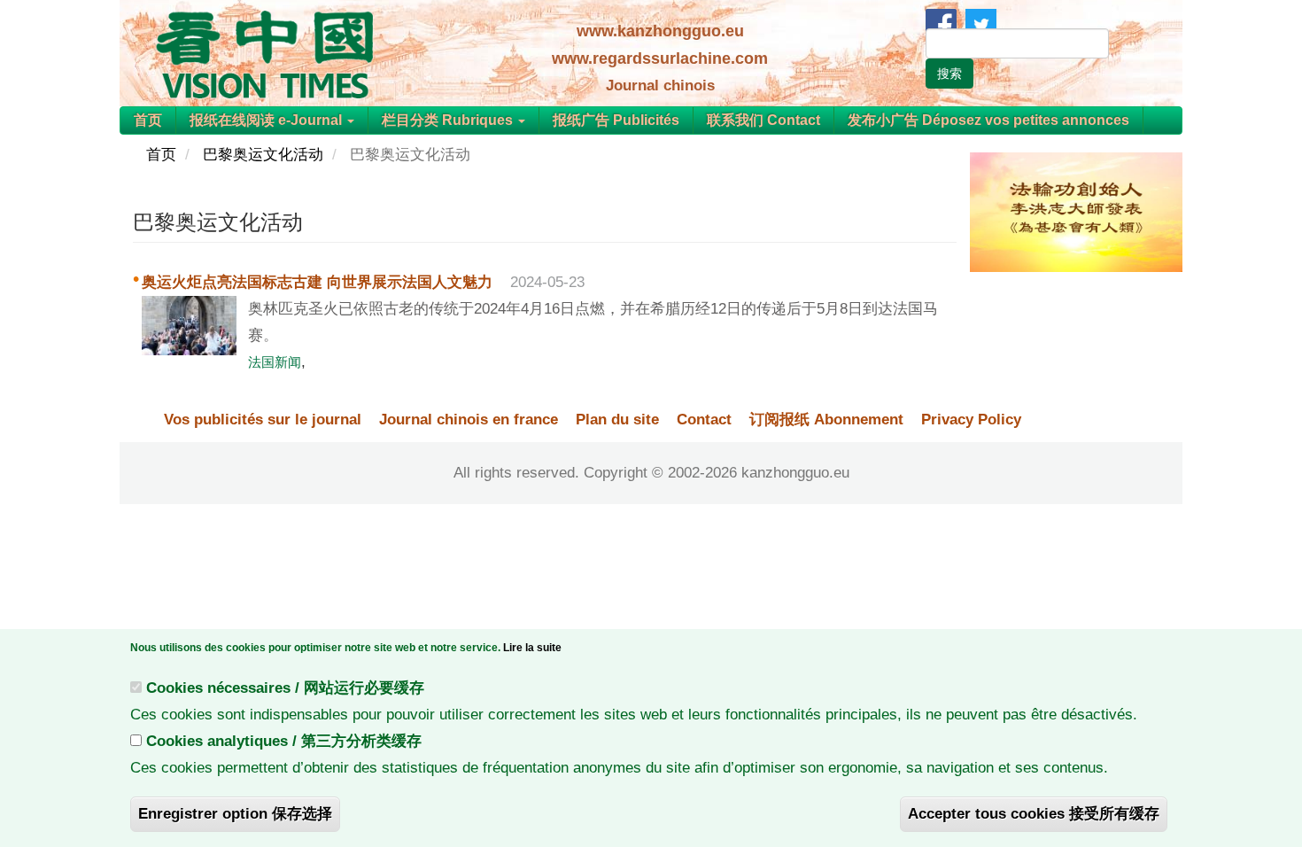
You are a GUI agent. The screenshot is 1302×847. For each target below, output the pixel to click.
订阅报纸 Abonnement (826, 419)
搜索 (949, 73)
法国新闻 (274, 361)
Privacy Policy (971, 419)
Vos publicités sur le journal (262, 419)
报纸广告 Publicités (616, 120)
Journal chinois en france (468, 419)
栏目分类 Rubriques (449, 120)
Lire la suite (532, 647)
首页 (148, 120)
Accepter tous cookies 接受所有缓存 (1033, 813)
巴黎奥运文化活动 (263, 154)
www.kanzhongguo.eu (660, 31)
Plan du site (617, 419)
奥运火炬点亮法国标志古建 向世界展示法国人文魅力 (317, 282)
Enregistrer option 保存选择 (235, 813)
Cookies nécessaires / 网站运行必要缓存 (285, 688)
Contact (704, 419)
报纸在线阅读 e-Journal (267, 120)
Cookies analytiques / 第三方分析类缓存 (284, 741)
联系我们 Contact (763, 120)
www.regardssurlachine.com (660, 58)
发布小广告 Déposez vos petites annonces (988, 120)
